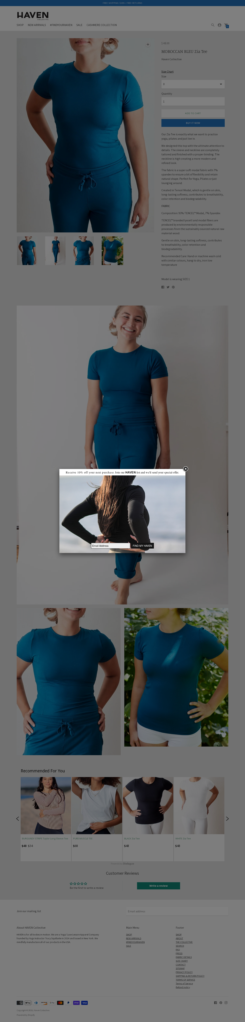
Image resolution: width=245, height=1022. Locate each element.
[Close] (185, 469)
